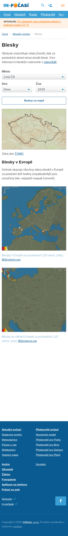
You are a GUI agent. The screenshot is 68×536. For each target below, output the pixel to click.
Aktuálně (20, 14)
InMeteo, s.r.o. (31, 522)
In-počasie (8, 504)
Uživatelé (7, 469)
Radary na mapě (34, 100)
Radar (33, 14)
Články (6, 474)
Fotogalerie (9, 479)
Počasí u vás (9, 444)
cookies (17, 526)
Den (4, 83)
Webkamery (9, 449)
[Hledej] (43, 5)
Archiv (6, 464)
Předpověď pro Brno (47, 444)
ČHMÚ (19, 153)
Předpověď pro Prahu (48, 439)
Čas (38, 83)
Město (6, 71)
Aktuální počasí (21, 34)
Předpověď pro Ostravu (49, 449)
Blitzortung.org (11, 259)
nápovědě (50, 62)
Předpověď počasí (47, 429)
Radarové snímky (12, 434)
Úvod (7, 14)
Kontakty (41, 464)
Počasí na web (11, 489)
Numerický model (46, 434)
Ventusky (7, 498)
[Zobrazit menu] (62, 5)
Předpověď (48, 14)
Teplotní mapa (10, 454)
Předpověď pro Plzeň (48, 454)
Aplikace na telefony (14, 484)
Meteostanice (9, 439)
